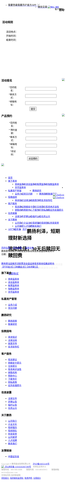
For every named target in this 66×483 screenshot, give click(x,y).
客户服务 (12, 203)
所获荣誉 (54, 223)
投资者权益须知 (17, 478)
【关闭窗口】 (33, 267)
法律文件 (19, 216)
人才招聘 (28, 226)
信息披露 (12, 213)
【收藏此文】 (21, 267)
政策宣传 (36, 200)
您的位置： (6, 248)
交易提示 (41, 206)
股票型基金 (42, 184)
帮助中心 (28, 210)
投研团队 (45, 223)
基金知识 (19, 200)
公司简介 (19, 223)
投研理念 (36, 223)
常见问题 (28, 194)
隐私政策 (45, 210)
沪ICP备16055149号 (41, 464)
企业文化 (28, 223)
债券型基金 (20, 184)
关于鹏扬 (12, 219)
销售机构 (19, 210)
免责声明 (28, 478)
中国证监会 (13, 456)
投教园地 (12, 197)
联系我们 (36, 226)
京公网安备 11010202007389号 (17, 467)
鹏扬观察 (43, 194)
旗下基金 (12, 181)
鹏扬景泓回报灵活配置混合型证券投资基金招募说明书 (27, 263)
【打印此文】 (8, 267)
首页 (10, 177)
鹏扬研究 (36, 190)
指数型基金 (53, 184)
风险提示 (5, 478)
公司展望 (19, 226)
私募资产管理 (14, 190)
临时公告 (36, 216)
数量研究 (52, 194)
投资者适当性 (52, 206)
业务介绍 (19, 194)
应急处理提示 (56, 210)
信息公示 (45, 216)
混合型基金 (31, 184)
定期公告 (28, 216)
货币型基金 (20, 187)
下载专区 (36, 210)
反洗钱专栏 (46, 200)
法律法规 (28, 200)
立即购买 (13, 273)
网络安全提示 (30, 206)
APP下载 (12, 229)
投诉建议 (19, 206)
